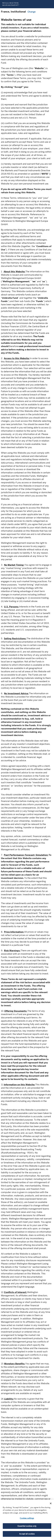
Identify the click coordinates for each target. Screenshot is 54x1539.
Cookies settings (27, 1518)
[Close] (51, 1503)
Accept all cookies (27, 1534)
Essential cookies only (27, 1526)
